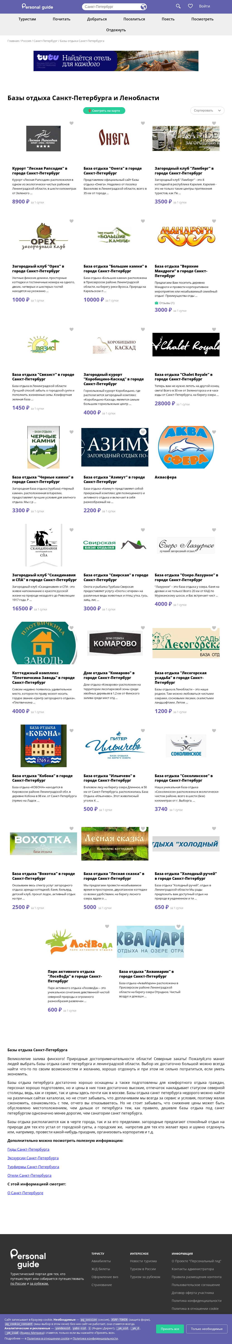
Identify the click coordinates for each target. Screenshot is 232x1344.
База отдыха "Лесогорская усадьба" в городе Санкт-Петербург (181, 677)
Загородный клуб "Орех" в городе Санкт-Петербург (38, 268)
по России (18, 1283)
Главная (13, 41)
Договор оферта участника (193, 1293)
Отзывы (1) (166, 303)
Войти (204, 6)
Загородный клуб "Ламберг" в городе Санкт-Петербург (184, 171)
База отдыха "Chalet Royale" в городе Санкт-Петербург (184, 377)
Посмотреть (202, 19)
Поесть (168, 19)
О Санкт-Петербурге (25, 1192)
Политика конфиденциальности (197, 1300)
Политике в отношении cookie (48, 1338)
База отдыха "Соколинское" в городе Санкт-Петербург (184, 778)
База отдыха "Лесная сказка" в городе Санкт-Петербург (114, 876)
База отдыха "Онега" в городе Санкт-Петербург (113, 171)
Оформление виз (105, 1277)
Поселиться (134, 19)
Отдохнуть (116, 29)
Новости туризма (143, 1261)
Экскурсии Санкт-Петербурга (33, 1157)
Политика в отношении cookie (195, 1308)
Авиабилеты (101, 1261)
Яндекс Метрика (32, 1333)
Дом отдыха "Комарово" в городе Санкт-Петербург (109, 675)
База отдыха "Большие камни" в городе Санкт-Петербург (115, 268)
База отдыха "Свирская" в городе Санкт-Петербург (116, 577)
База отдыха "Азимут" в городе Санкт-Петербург (114, 479)
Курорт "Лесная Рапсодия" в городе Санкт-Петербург (39, 171)
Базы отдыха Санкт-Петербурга (82, 41)
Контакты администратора (193, 1269)
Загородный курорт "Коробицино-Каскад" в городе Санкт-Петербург (114, 379)
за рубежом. (39, 1283)
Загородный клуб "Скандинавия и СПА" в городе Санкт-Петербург (44, 577)
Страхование (102, 1285)
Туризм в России (143, 1269)
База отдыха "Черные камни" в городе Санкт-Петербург (42, 479)
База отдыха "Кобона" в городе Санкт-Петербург (42, 778)
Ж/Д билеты (101, 1269)
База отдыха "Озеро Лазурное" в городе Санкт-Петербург (186, 577)
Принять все (170, 1329)
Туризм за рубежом (145, 1277)
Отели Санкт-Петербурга (29, 1175)
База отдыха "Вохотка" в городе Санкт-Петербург (43, 876)
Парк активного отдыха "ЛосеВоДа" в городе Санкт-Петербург (75, 976)
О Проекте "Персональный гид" (196, 1261)
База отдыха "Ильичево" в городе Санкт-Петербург (109, 778)
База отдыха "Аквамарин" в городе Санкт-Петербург (146, 974)
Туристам (27, 19)
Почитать (61, 19)
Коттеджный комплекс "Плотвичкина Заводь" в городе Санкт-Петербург (43, 677)
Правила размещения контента (197, 1277)
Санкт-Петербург (46, 41)
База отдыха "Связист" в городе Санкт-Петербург (43, 377)
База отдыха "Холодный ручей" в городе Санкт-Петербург (186, 876)
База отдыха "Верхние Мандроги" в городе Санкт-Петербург (181, 271)
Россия (26, 41)
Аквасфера (165, 477)
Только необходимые (207, 1329)
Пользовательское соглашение (196, 1285)
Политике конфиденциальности (95, 1338)
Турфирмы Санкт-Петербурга (33, 1166)
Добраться (97, 19)
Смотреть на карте (106, 111)
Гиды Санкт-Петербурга (28, 1149)
